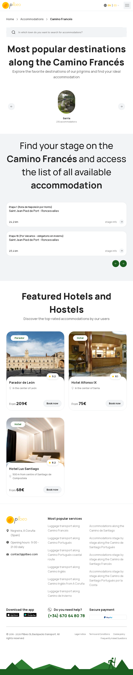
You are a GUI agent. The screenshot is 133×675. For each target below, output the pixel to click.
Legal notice (80, 634)
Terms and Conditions (99, 634)
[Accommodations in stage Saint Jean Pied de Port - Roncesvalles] (121, 222)
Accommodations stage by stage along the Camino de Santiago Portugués (106, 542)
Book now (52, 403)
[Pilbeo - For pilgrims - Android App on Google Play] (30, 616)
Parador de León (22, 382)
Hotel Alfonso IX (84, 382)
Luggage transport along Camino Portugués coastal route (65, 554)
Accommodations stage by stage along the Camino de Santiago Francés (106, 559)
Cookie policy (119, 634)
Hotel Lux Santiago (24, 469)
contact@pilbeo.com (24, 554)
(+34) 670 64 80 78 (66, 615)
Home (10, 19)
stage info (111, 221)
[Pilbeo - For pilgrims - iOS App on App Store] (12, 616)
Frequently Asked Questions (114, 638)
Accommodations (32, 19)
